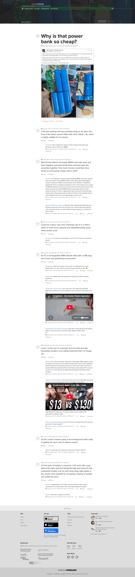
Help (69, 514)
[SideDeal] (27, 558)
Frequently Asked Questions (76, 517)
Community (94, 514)
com (33, 4)
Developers (23, 525)
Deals (22, 517)
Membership (24, 543)
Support (70, 520)
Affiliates (70, 525)
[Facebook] (68, 557)
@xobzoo (66, 329)
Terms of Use (84, 574)
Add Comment (26, 22)
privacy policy (54, 537)
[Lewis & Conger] (45, 550)
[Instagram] (72, 557)
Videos (22, 523)
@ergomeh (48, 238)
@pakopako (49, 266)
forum (40, 4)
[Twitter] (76, 557)
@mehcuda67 (49, 179)
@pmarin (48, 380)
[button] (22, 8)
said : (59, 129)
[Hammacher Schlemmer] (27, 550)
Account (46, 514)
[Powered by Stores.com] (67, 570)
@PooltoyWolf (49, 362)
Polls (21, 520)
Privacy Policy (76, 574)
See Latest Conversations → (99, 534)
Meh (21, 514)
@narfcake (48, 145)
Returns (70, 523)
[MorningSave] (45, 554)
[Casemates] (36, 562)
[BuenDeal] (45, 558)
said (66, 149)
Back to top (67, 508)
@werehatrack (59, 205)
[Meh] (26, 3)
